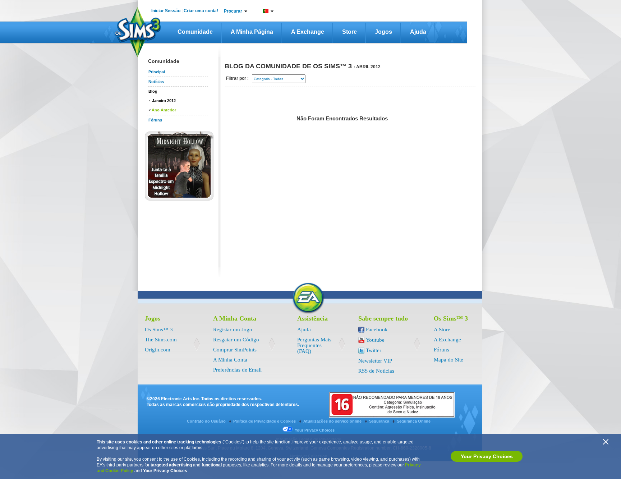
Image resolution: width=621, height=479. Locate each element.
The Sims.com (161, 339)
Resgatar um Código (236, 339)
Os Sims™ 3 (159, 329)
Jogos (383, 32)
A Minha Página (252, 32)
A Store (442, 329)
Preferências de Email (237, 370)
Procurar (233, 11)
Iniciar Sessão (165, 10)
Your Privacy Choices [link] (315, 430)
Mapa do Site (448, 360)
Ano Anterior (164, 110)
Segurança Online (414, 421)
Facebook (377, 329)
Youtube (375, 340)
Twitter (373, 350)
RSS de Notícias (376, 371)
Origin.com (157, 350)
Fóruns (441, 350)
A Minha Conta (230, 360)
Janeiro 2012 (164, 100)
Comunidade (195, 32)
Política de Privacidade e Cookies (265, 421)
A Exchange (307, 32)
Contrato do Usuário (207, 421)
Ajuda (418, 32)
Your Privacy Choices (487, 456)
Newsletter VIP (375, 361)
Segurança (379, 421)
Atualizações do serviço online (333, 421)
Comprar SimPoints (235, 350)
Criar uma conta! (201, 10)
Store (349, 32)
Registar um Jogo (232, 329)
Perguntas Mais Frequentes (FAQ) (314, 345)
